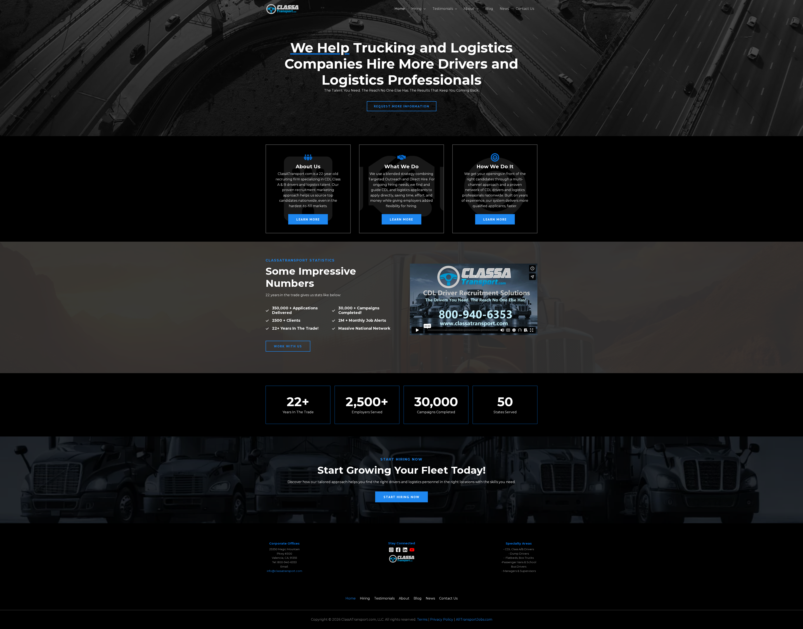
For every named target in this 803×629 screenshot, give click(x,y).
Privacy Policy (441, 619)
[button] (308, 219)
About (469, 9)
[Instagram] (391, 549)
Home (400, 9)
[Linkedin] (405, 549)
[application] (424, 8)
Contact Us (525, 9)
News (504, 9)
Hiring (417, 9)
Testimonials (442, 9)
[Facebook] (398, 549)
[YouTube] (411, 549)
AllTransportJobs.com (474, 619)
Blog (489, 9)
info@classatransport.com (284, 571)
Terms (422, 619)
